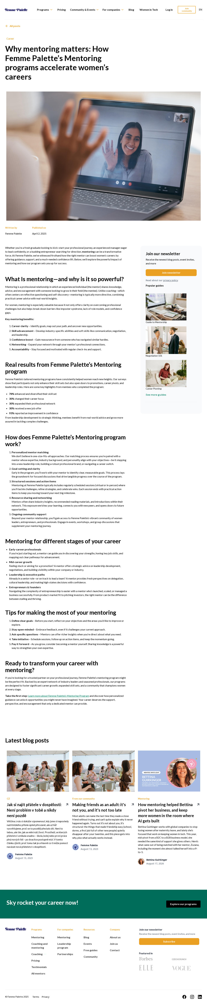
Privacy (45, 996)
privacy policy (170, 280)
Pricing (61, 9)
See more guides (156, 395)
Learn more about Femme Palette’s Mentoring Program (58, 695)
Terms (36, 996)
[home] (18, 10)
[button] (46, 9)
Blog (131, 9)
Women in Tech (149, 9)
